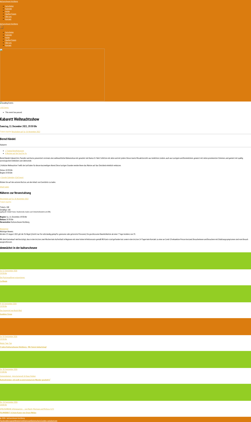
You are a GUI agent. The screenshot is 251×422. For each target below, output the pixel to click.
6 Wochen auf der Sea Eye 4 (16, 153)
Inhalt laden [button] (4, 186)
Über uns (8, 16)
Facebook (3, 420)
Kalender (8, 8)
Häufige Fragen (10, 14)
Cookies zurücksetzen (49, 420)
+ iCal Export (19, 177)
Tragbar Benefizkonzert (14, 150)
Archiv (7, 11)
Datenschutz (36, 420)
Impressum (27, 420)
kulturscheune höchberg (9, 1)
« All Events (4, 107)
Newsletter (4, 228)
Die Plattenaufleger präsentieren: (12, 275)
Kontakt (8, 19)
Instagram (11, 420)
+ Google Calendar (7, 177)
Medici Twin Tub (23, 341)
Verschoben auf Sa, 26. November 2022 (26, 131)
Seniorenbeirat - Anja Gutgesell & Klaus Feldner (25, 374)
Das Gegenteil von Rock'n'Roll (11, 308)
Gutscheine (9, 6)
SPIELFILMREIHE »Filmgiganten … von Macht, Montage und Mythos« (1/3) (27, 407)
